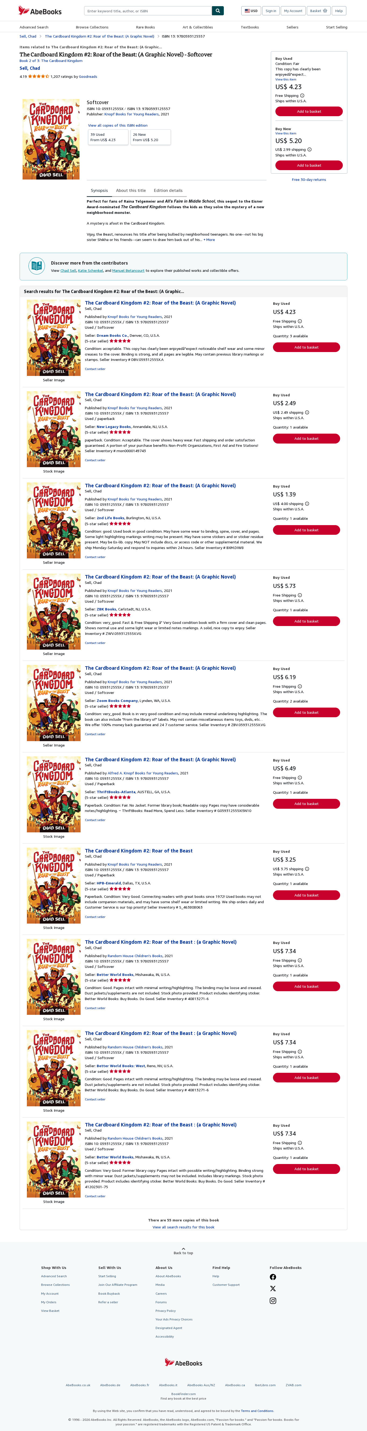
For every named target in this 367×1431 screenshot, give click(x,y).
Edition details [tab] (168, 190)
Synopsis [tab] (99, 190)
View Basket (50, 1311)
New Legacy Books (114, 426)
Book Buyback (109, 1293)
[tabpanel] (177, 220)
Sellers (292, 27)
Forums (161, 1302)
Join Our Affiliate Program (117, 1285)
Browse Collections (92, 27)
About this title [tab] (131, 190)
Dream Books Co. (112, 335)
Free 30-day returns (309, 179)
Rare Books (145, 27)
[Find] (218, 10)
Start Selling (336, 27)
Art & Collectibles (198, 27)
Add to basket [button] (309, 111)
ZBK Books (106, 609)
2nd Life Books (110, 517)
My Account (293, 11)
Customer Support (226, 1285)
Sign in (271, 11)
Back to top (183, 1252)
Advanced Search (34, 27)
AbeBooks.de (110, 1385)
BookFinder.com (183, 1396)
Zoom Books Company (117, 700)
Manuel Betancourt (128, 270)
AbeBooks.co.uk (78, 1385)
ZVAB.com (293, 1385)
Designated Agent (169, 1328)
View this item (285, 79)
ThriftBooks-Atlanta (116, 791)
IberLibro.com (265, 1385)
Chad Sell (68, 270)
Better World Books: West (121, 1065)
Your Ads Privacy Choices (174, 1319)
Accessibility (165, 1336)
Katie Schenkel (90, 270)
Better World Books (115, 974)
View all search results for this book (183, 1227)
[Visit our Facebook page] (273, 1277)
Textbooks (250, 27)
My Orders (48, 1302)
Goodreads (88, 76)
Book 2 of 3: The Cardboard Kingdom (51, 60)
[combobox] (148, 10)
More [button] (210, 239)
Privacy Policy (166, 1311)
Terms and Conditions (257, 1411)
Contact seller (95, 369)
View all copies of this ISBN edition (117, 125)
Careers (161, 1293)
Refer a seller (108, 1302)
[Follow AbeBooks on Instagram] (273, 1301)
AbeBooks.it (168, 1385)
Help (339, 11)
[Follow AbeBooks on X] (273, 1289)
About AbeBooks (168, 1276)
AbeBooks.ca (235, 1385)
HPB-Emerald (109, 883)
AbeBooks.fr (139, 1385)
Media (160, 1285)
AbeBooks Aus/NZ (201, 1385)
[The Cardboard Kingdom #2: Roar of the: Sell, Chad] (54, 374)
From (103, 137)
